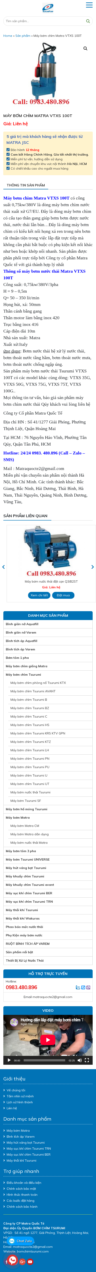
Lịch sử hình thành (20, 1102)
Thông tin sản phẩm (26, 185)
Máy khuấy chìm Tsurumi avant (30, 885)
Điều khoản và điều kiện (24, 1183)
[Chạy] (9, 1060)
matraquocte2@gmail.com (52, 997)
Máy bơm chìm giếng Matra (26, 666)
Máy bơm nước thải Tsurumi (30, 792)
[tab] (25, 186)
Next (92, 567)
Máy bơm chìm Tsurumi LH (29, 750)
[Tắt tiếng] (79, 1060)
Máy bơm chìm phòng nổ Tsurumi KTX (38, 683)
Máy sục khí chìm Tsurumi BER (29, 893)
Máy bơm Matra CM (24, 826)
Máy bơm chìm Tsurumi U (28, 775)
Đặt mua (60, 595)
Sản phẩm (22, 36)
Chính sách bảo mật (21, 1189)
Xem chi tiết (36, 595)
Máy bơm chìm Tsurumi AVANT (33, 691)
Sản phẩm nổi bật (19, 952)
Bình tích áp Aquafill (21, 641)
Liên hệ (12, 1108)
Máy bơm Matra (18, 818)
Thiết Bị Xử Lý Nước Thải (25, 961)
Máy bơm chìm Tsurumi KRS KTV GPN (37, 733)
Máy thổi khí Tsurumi (22, 910)
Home (7, 36)
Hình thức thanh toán (22, 1195)
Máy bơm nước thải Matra (29, 843)
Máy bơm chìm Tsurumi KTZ (30, 742)
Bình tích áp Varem (20, 649)
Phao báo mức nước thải (24, 927)
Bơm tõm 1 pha (17, 658)
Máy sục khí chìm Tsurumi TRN (29, 902)
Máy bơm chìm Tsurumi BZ (29, 708)
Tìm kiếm (87, 21)
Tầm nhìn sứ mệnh (20, 1096)
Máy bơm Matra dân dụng (29, 834)
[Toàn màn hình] (87, 1060)
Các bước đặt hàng (20, 1201)
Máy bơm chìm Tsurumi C (28, 716)
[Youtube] (30, 1261)
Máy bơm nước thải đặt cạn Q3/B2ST (48, 581)
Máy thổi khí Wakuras (23, 918)
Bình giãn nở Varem (21, 632)
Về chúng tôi (16, 1090)
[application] (48, 1040)
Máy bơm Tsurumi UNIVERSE (28, 859)
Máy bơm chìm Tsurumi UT (29, 784)
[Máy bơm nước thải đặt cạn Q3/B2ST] (48, 551)
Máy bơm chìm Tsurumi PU (29, 767)
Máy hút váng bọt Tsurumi (26, 868)
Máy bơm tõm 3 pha (21, 851)
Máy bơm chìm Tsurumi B (28, 700)
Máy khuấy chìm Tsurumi (25, 876)
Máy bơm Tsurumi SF (25, 801)
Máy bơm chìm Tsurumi (23, 675)
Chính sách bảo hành (22, 1207)
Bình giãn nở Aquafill (22, 624)
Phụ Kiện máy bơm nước (24, 935)
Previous (3, 567)
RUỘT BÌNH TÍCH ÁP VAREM (28, 944)
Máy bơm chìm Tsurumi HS (29, 725)
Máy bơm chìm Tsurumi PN (29, 759)
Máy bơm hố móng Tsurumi (26, 809)
